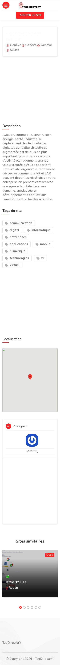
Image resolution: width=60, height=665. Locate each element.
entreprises (18, 237)
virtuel (14, 265)
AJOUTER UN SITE (30, 15)
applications (18, 244)
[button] (30, 377)
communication (20, 223)
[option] (30, 576)
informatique (40, 230)
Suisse (14, 50)
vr (42, 258)
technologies (19, 258)
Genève (15, 45)
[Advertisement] (30, 89)
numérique (17, 251)
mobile (44, 244)
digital (14, 230)
